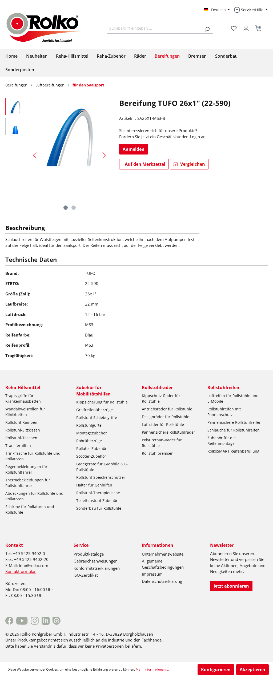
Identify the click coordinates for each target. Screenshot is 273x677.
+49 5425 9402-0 (29, 553)
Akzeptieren (252, 669)
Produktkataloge (89, 554)
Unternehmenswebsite (162, 554)
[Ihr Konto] (246, 28)
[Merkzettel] (234, 28)
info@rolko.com (33, 565)
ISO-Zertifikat (86, 575)
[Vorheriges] (35, 155)
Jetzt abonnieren (231, 586)
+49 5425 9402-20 (31, 559)
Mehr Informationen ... (152, 669)
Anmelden (133, 149)
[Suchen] (207, 28)
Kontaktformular (20, 571)
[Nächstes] (104, 155)
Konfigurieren (216, 669)
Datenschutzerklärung (162, 581)
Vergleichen (192, 164)
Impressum (152, 574)
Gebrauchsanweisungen (96, 561)
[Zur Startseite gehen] (48, 26)
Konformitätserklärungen (97, 568)
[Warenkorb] (260, 28)
